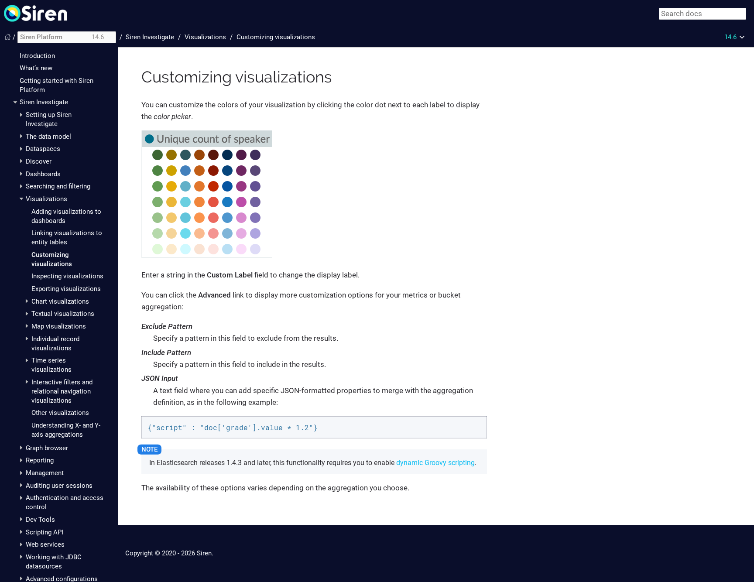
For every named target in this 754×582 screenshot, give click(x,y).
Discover (38, 161)
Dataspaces (43, 149)
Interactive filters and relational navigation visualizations (62, 391)
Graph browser (47, 448)
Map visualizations (58, 326)
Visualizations (46, 199)
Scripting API (44, 532)
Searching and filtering (58, 186)
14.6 (730, 37)
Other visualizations (60, 413)
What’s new (36, 68)
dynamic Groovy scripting (435, 463)
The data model (48, 136)
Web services (45, 544)
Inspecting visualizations (67, 276)
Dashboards (43, 174)
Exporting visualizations (66, 289)
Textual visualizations (62, 314)
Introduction (37, 56)
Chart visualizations (60, 301)
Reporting (40, 460)
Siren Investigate (44, 102)
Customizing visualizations (275, 37)
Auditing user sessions (59, 486)
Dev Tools (40, 520)
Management (45, 473)
